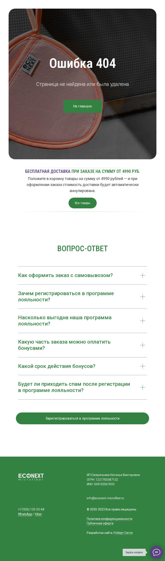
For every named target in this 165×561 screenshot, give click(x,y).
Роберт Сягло (123, 533)
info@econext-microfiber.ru (105, 498)
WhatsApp (25, 514)
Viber (38, 514)
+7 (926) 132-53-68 (31, 509)
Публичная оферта (100, 523)
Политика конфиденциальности (109, 519)
